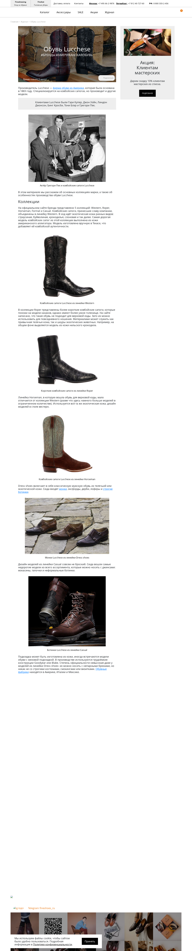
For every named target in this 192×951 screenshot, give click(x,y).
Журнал (109, 12)
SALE (80, 12)
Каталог (44, 12)
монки (63, 489)
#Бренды (48, 54)
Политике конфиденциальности (52, 944)
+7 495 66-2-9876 (106, 3)
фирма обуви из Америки (68, 88)
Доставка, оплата (62, 3)
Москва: (93, 3)
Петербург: (121, 3)
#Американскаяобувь (74, 54)
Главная (14, 21)
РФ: (151, 3)
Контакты (78, 3)
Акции (94, 12)
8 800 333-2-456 (160, 3)
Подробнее (147, 93)
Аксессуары (64, 12)
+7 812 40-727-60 (136, 3)
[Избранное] (176, 12)
